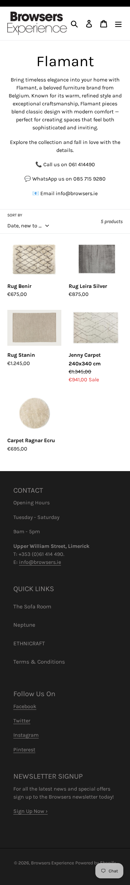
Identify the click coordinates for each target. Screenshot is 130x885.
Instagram (26, 735)
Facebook (24, 706)
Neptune (24, 624)
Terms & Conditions (39, 661)
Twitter (21, 720)
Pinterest (24, 749)
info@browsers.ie (40, 562)
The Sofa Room (32, 606)
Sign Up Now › (30, 811)
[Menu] (118, 23)
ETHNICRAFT (29, 643)
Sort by (14, 215)
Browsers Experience (52, 863)
